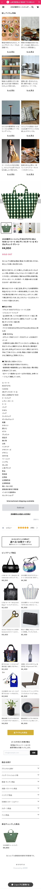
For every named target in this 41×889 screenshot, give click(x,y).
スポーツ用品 (6, 808)
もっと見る (10, 52)
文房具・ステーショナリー (10, 802)
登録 (33, 753)
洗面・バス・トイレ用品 (9, 788)
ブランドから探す (7, 769)
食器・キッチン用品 (8, 782)
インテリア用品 (7, 795)
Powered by (18, 868)
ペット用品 (5, 815)
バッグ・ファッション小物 (10, 775)
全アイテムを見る (20, 733)
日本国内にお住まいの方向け (20, 514)
